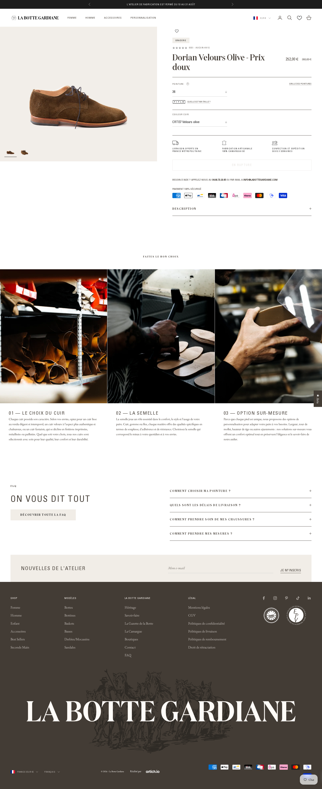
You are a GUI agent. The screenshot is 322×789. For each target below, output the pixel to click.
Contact (130, 647)
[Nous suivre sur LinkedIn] (309, 598)
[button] (187, 84)
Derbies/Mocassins (76, 639)
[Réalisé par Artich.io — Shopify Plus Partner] (152, 771)
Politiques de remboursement (207, 639)
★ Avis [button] (318, 398)
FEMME (72, 17)
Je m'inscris (290, 570)
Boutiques (131, 639)
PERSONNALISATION (143, 17)
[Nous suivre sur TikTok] (298, 598)
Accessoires (18, 631)
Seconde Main (20, 647)
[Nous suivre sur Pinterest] (286, 598)
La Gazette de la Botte (139, 623)
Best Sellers (18, 639)
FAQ (128, 655)
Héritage (130, 607)
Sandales (69, 647)
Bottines (69, 615)
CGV (192, 615)
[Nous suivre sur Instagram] (275, 598)
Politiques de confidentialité (206, 623)
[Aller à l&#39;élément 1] (10, 151)
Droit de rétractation (201, 647)
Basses (68, 631)
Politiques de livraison (202, 631)
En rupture (242, 165)
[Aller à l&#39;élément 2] (24, 151)
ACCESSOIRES (113, 17)
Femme (15, 607)
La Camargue (133, 631)
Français (49, 771)
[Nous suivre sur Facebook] (264, 598)
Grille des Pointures (300, 84)
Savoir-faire (132, 615)
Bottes (68, 607)
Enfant (15, 623)
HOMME (90, 17)
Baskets (69, 623)
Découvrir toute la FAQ (43, 514)
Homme (16, 615)
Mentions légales (199, 607)
